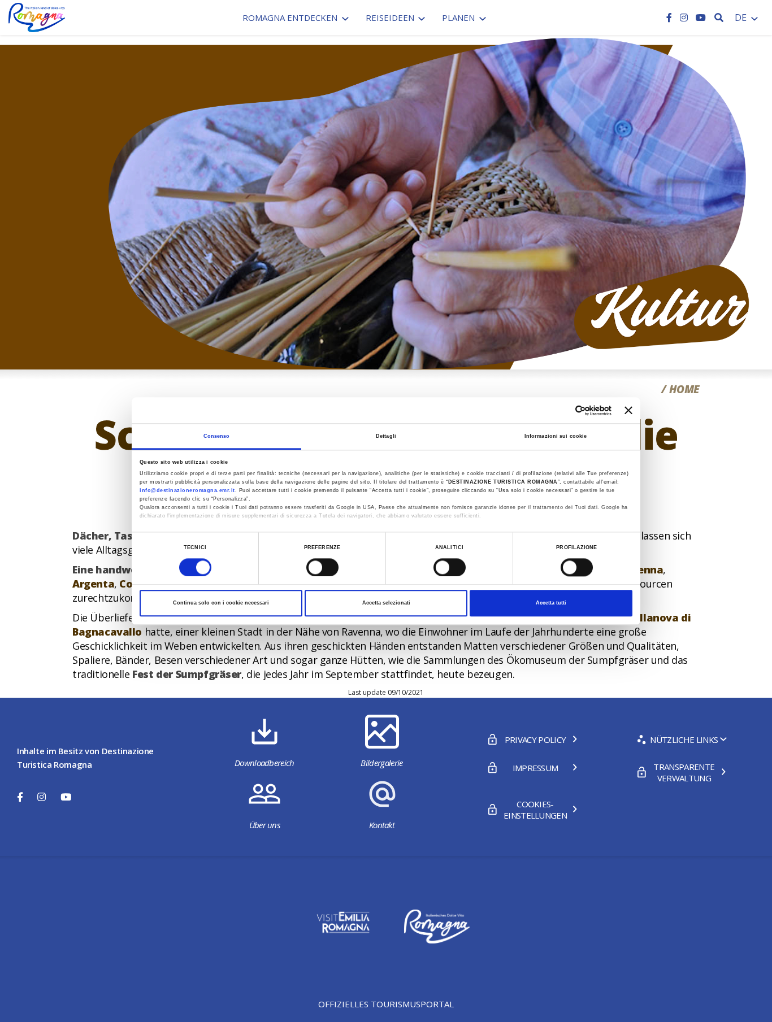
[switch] (322, 567)
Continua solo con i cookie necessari (221, 603)
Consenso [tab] (216, 436)
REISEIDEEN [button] (391, 17)
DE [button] (742, 17)
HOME (684, 389)
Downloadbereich (264, 762)
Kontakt (381, 824)
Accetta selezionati (386, 603)
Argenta (93, 583)
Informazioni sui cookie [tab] (555, 436)
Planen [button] (459, 17)
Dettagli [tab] (386, 436)
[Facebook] (670, 17)
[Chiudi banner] (628, 410)
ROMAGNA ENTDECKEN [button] (291, 17)
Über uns (264, 824)
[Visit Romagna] (36, 16)
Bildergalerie (381, 762)
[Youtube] (701, 17)
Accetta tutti (551, 603)
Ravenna (640, 569)
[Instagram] (685, 17)
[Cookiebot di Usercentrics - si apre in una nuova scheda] (562, 410)
